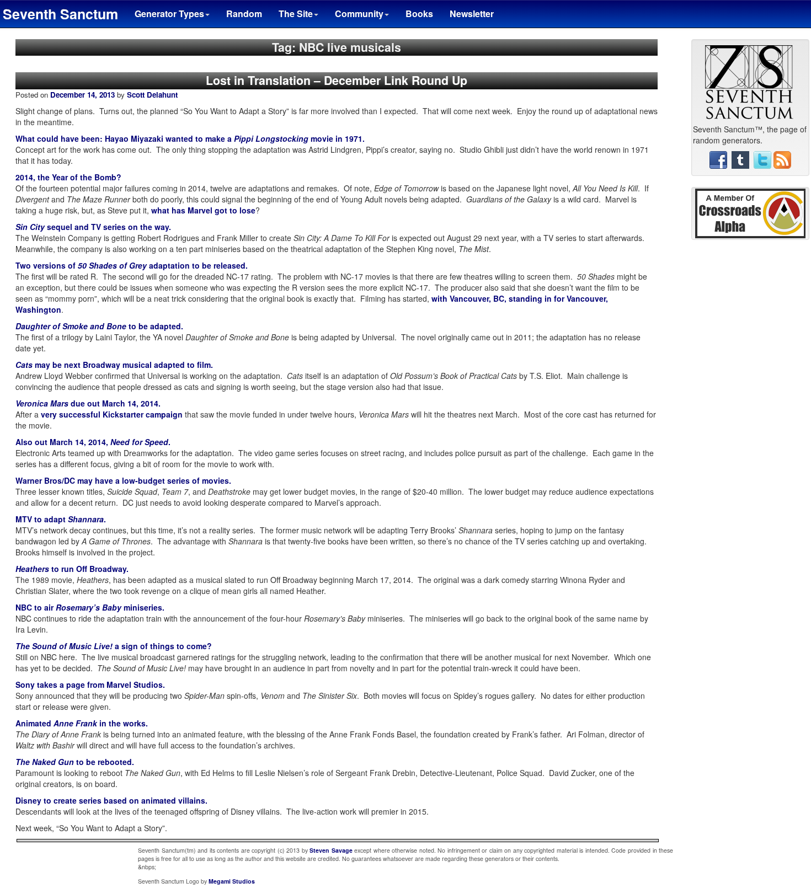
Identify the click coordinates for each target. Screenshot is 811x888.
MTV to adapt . (60, 519)
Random (244, 13)
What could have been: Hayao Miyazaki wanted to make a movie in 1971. (190, 138)
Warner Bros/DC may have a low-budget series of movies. (123, 480)
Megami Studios (232, 881)
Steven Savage (331, 850)
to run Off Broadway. (72, 568)
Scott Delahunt (152, 94)
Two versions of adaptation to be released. (131, 265)
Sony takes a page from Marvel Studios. (90, 684)
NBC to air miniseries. (89, 607)
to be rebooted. (74, 761)
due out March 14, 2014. (88, 403)
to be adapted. (99, 325)
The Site (296, 13)
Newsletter (472, 13)
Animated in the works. (81, 723)
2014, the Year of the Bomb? (68, 177)
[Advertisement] (750, 416)
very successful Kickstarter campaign (112, 414)
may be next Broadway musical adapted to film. (114, 364)
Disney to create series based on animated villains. (111, 800)
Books (419, 13)
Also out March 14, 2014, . (92, 441)
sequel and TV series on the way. (93, 226)
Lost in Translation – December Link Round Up (336, 80)
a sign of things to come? (113, 645)
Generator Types (169, 13)
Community (359, 13)
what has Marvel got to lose (203, 210)
